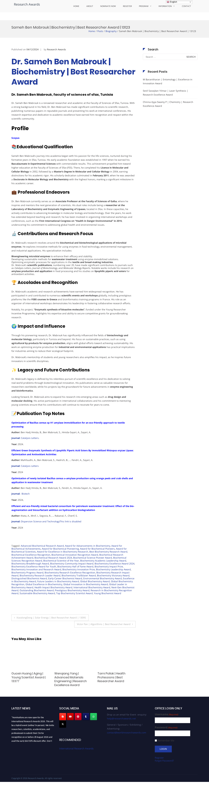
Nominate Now (108, 6)
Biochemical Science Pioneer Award (92, 557)
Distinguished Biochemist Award (29, 578)
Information (165, 6)
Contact (186, 6)
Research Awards (27, 4)
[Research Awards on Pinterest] (78, 716)
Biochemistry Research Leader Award (40, 575)
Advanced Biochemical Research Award (42, 545)
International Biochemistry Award (91, 587)
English (173, 2)
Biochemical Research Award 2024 (53, 557)
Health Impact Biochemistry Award (53, 587)
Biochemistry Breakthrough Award (30, 563)
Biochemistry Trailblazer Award (79, 575)
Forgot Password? (164, 760)
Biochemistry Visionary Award (113, 575)
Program (143, 6)
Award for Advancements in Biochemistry (87, 545)
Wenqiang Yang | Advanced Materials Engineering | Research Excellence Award (27, 679)
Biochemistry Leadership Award (113, 569)
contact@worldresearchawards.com (126, 732)
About (89, 6)
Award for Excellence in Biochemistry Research (62, 551)
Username (166, 714)
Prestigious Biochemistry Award (72, 590)
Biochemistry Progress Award (27, 572)
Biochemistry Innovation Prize (78, 569)
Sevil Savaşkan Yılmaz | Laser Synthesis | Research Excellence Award (165, 92)
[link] (25, 438)
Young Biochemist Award (107, 593)
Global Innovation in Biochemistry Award (85, 584)
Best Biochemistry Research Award (108, 551)
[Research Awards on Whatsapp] (93, 716)
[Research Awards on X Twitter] (62, 724)
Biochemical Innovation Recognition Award (74, 554)
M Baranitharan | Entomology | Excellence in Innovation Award (167, 81)
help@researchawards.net (121, 718)
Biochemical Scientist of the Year (61, 560)
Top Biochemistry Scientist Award (74, 593)
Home (76, 6)
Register (127, 6)
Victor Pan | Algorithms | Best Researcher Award (103, 624)
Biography (111, 31)
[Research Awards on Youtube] (70, 716)
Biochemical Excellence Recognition (30, 554)
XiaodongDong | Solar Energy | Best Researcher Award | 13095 (51, 617)
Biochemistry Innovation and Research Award (36, 569)
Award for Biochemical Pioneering (60, 548)
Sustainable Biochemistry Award (37, 593)
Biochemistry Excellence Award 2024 (114, 563)
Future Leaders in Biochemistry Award (58, 581)
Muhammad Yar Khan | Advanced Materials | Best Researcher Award (116, 677)
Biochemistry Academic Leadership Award (103, 560)
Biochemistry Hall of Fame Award (75, 566)
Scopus (15, 137)
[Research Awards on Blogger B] (62, 716)
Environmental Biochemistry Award (102, 578)
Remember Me (166, 740)
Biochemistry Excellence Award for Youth (33, 566)
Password (166, 727)
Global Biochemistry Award (95, 581)
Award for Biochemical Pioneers (97, 548)
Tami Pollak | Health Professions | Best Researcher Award (68, 677)
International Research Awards (76, 748)
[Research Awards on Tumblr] (85, 716)
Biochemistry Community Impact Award (71, 563)
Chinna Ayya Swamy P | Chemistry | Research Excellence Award (168, 103)
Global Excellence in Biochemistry (43, 584)
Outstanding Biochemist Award (37, 590)
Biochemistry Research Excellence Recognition (70, 572)
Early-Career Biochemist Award (65, 578)
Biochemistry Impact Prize (109, 566)
